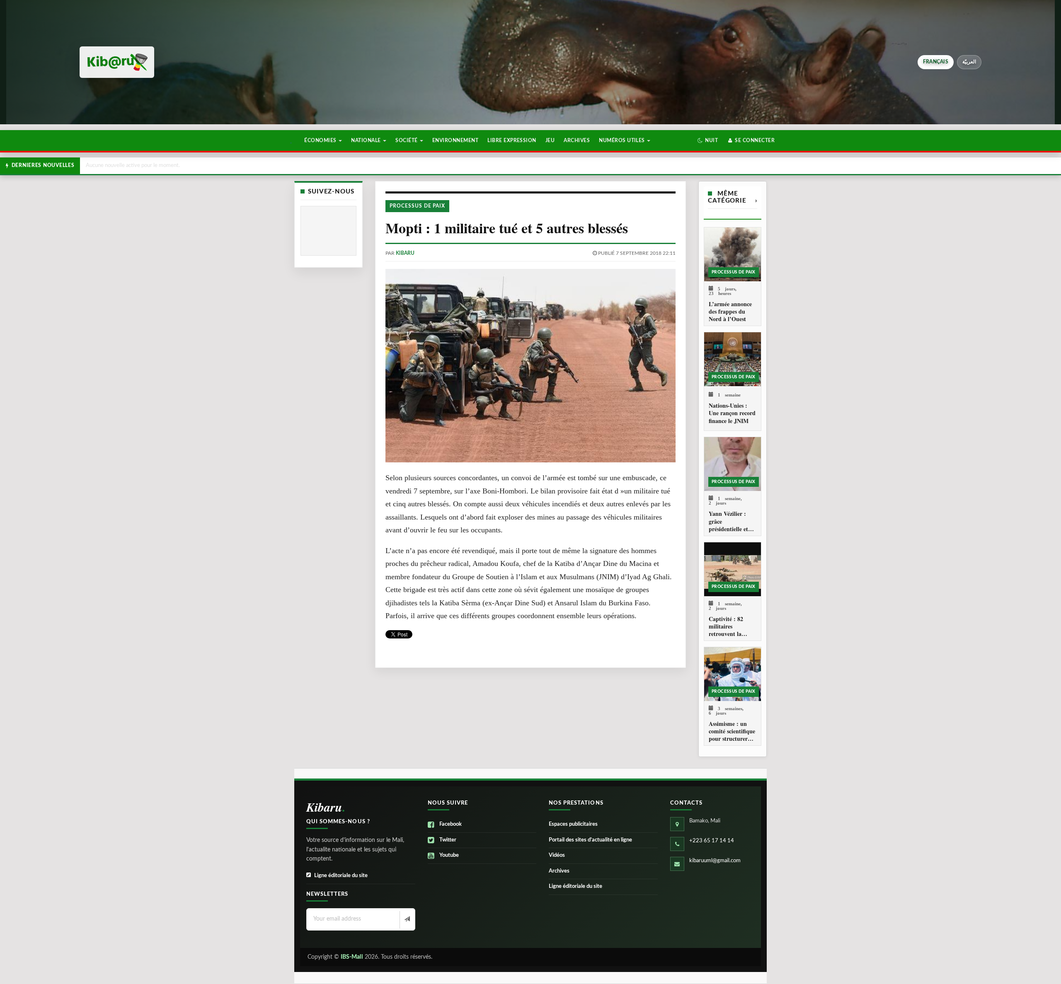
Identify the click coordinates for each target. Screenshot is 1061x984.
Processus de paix (417, 205)
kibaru (405, 253)
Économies (321, 140)
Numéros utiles (622, 140)
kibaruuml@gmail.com (715, 860)
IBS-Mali (352, 957)
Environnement (455, 140)
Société (407, 140)
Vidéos (557, 855)
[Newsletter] (406, 919)
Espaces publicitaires (573, 824)
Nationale (366, 140)
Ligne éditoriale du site (341, 875)
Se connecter (754, 140)
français (935, 61)
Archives (577, 140)
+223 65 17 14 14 (711, 841)
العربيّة (969, 61)
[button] (707, 140)
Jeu (550, 140)
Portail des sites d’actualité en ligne (590, 840)
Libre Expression (511, 140)
